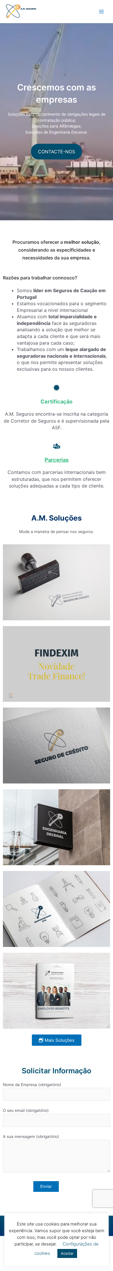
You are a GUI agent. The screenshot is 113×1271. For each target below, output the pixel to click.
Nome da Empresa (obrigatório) (32, 1084)
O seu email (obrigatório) (26, 1110)
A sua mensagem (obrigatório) (31, 1136)
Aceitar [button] (67, 1253)
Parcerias (57, 460)
